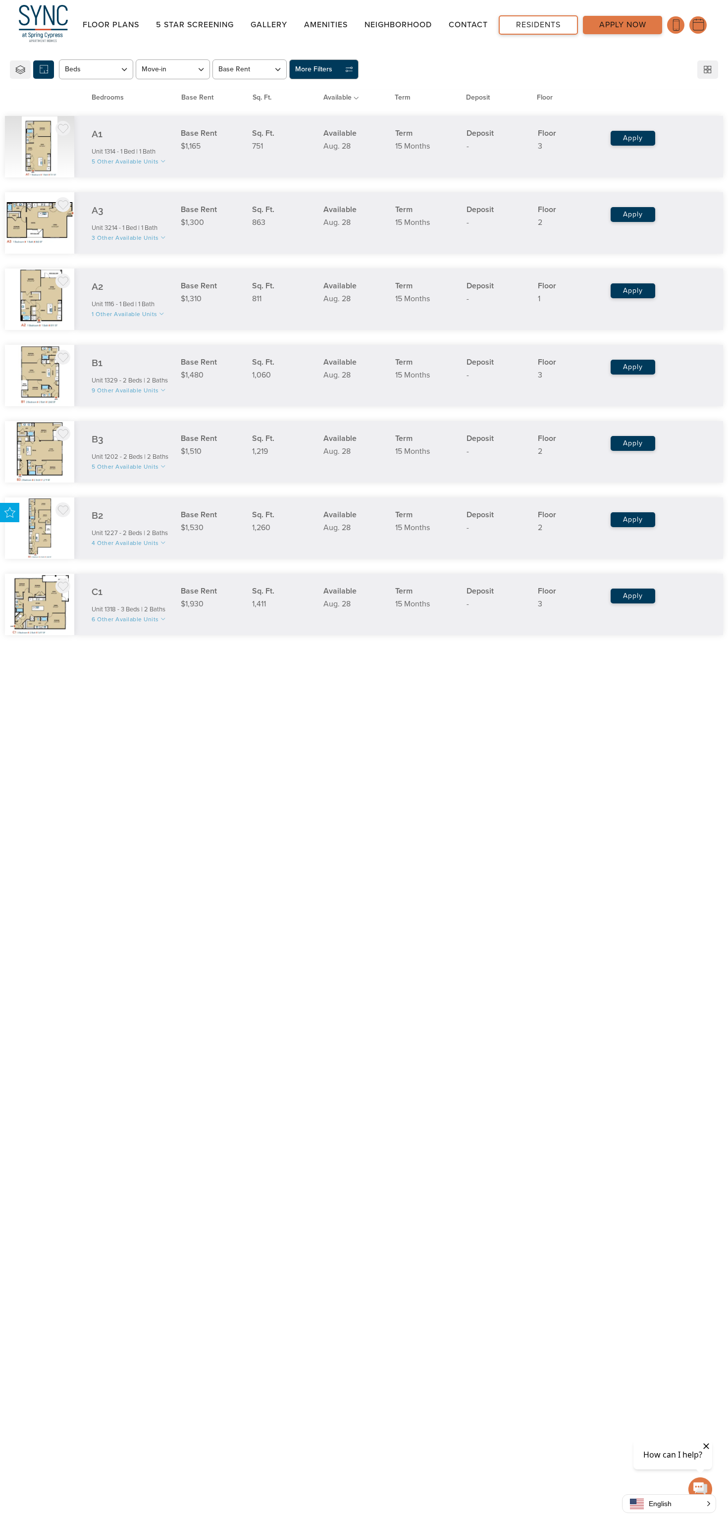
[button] (669, 1504)
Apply (633, 138)
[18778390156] (675, 25)
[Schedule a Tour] (698, 25)
